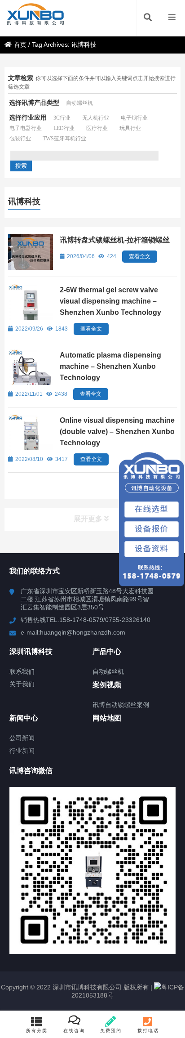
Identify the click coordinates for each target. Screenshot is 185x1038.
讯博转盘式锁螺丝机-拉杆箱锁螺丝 (115, 240)
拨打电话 (148, 1030)
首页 (20, 44)
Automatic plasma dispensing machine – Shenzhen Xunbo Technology (110, 366)
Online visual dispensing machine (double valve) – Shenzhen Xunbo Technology (117, 431)
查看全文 (139, 256)
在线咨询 (74, 1030)
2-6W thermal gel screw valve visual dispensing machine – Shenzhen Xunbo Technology (110, 301)
